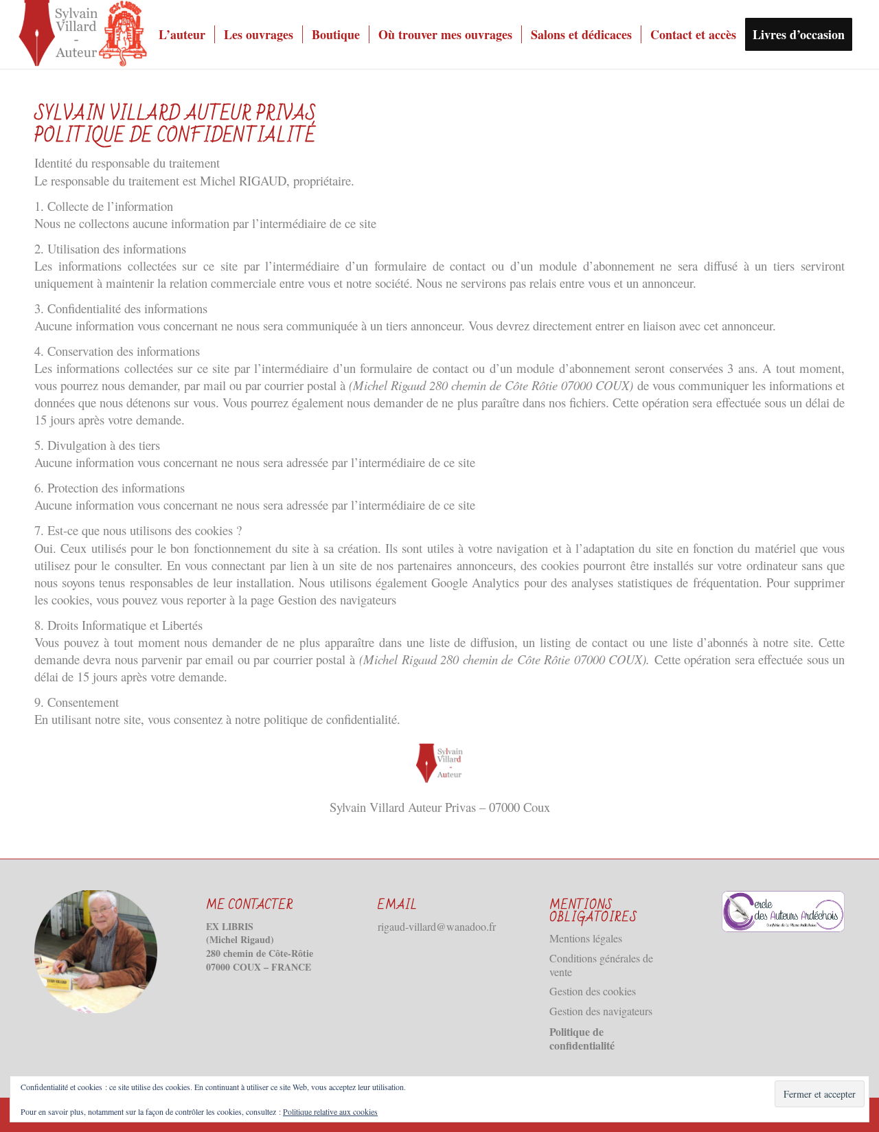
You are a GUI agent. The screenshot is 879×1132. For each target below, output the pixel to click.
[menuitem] (182, 34)
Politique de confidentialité (582, 1038)
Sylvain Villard (367, 806)
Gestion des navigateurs (337, 599)
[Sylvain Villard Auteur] (83, 34)
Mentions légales (585, 938)
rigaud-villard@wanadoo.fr (437, 926)
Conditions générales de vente (601, 965)
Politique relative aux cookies (330, 1111)
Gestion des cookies (592, 991)
